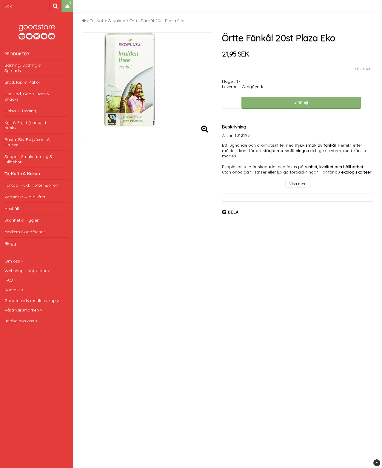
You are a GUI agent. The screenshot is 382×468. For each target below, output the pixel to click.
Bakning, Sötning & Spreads (22, 67)
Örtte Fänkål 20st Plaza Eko (156, 20)
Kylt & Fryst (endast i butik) (25, 125)
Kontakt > (13, 289)
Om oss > (13, 261)
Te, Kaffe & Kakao (22, 173)
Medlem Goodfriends (25, 231)
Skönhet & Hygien (21, 220)
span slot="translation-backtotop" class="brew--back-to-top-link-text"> (377, 463)
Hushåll (11, 208)
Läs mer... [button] (364, 68)
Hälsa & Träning (20, 110)
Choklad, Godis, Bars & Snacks (27, 96)
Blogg (10, 243)
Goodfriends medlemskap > (31, 300)
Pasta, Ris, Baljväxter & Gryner (27, 142)
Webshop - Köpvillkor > (27, 270)
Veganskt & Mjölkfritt (24, 197)
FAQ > (10, 280)
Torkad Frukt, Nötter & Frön (31, 185)
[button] (67, 6)
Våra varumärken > (23, 310)
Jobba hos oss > (20, 320)
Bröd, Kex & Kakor (22, 82)
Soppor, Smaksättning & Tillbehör (28, 159)
